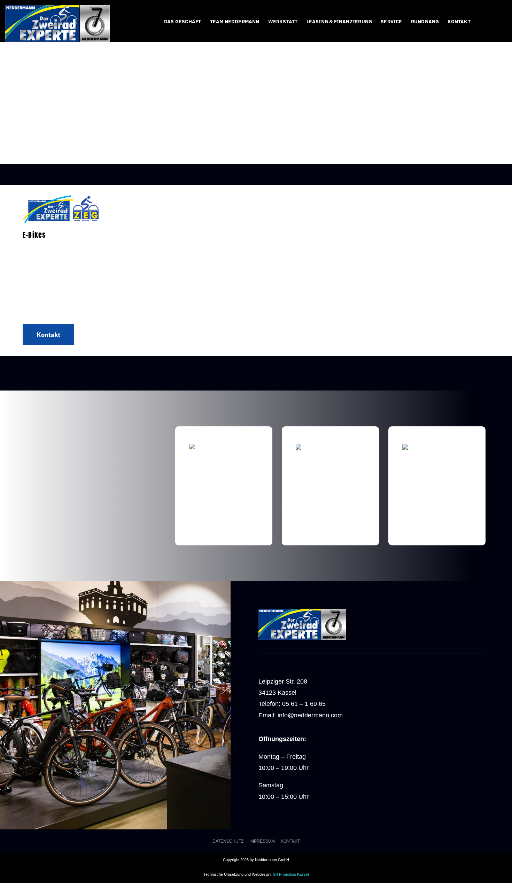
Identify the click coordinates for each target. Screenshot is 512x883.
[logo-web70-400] (57, 8)
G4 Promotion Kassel (291, 874)
